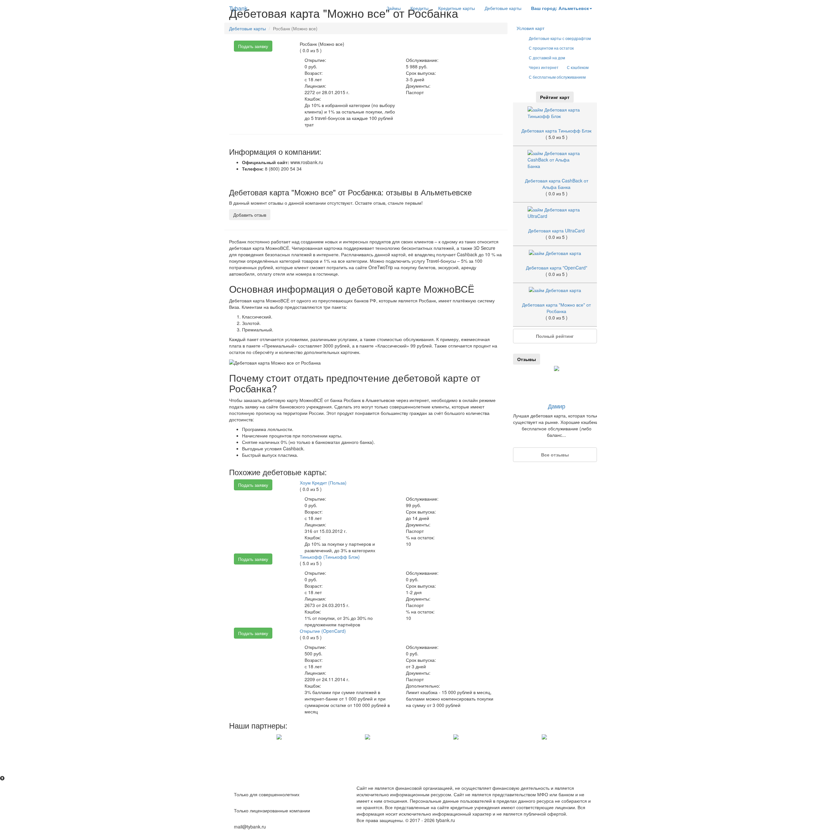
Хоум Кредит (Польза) (323, 482)
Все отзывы (555, 454)
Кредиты (419, 8)
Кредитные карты (456, 8)
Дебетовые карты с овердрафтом (560, 38)
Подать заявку (253, 46)
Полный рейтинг (555, 336)
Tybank (238, 8)
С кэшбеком (578, 67)
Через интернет (544, 67)
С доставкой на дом (547, 57)
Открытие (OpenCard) (323, 631)
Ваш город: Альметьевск (560, 8)
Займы (394, 8)
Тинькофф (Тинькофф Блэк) (330, 557)
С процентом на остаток (551, 48)
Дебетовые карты (503, 8)
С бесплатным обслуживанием (557, 77)
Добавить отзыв (249, 214)
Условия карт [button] (530, 28)
